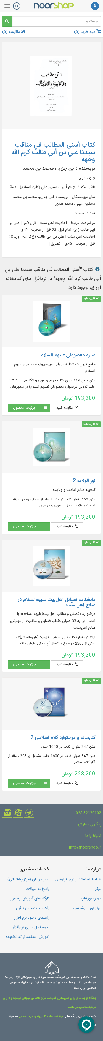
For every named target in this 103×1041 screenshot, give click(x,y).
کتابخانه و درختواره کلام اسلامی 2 (62, 738)
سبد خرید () (85, 32)
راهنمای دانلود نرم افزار (31, 918)
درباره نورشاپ (91, 898)
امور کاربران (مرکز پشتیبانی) (28, 879)
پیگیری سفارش (89, 824)
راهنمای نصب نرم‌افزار (32, 908)
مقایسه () (11, 32)
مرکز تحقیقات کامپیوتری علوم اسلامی (41, 1016)
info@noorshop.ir (85, 847)
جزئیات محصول (24, 408)
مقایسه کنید (65, 408)
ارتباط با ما (93, 836)
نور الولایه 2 (84, 481)
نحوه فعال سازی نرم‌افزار (31, 927)
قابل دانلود (89, 298)
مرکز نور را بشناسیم (87, 908)
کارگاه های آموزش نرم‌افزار (29, 898)
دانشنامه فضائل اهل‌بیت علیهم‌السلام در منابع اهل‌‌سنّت (56, 602)
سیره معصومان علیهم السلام (68, 355)
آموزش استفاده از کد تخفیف (27, 937)
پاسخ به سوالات (37, 889)
